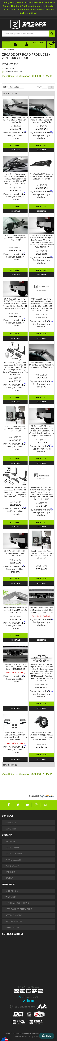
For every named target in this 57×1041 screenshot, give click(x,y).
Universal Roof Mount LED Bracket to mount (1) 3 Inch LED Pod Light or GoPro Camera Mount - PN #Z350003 (41, 736)
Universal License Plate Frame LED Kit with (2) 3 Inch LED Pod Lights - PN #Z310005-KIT (15, 666)
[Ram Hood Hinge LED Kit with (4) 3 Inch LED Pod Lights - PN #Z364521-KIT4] (15, 415)
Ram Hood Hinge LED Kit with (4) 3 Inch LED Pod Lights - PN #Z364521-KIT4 (15, 428)
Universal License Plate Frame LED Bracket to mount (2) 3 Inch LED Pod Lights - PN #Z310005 (41, 610)
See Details (15, 402)
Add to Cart (15, 397)
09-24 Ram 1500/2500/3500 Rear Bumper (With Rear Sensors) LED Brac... (15, 553)
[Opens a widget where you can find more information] (46, 1036)
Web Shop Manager (33, 1036)
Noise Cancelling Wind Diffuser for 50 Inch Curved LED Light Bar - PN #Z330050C (15, 610)
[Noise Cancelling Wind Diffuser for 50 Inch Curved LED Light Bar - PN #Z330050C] (15, 596)
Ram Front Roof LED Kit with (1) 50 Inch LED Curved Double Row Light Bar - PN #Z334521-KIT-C (41, 365)
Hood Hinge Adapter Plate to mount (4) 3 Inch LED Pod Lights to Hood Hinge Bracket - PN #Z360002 (41, 554)
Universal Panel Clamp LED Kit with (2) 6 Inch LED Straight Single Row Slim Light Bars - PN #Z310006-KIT (15, 736)
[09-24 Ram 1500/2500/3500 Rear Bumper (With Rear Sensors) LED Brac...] (15, 540)
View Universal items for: (27, 774)
